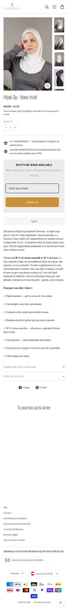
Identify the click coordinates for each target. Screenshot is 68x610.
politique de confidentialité (17, 523)
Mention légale (10, 534)
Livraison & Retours (13, 529)
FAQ (5, 507)
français (15, 573)
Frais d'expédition (25, 111)
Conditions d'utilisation (15, 518)
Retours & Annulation (14, 540)
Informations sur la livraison (19, 367)
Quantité (8, 121)
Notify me (32, 202)
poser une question (13, 376)
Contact (7, 513)
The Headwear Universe (42, 602)
